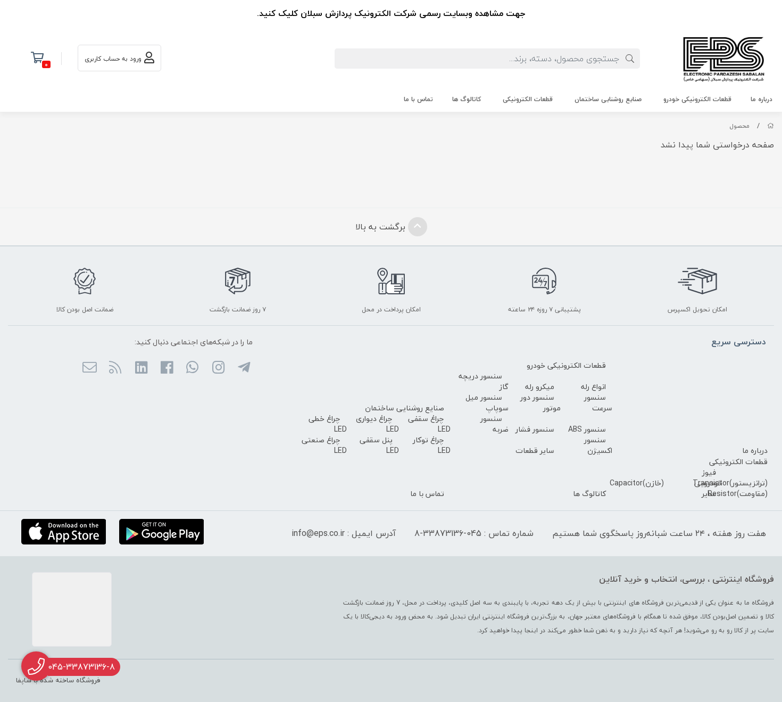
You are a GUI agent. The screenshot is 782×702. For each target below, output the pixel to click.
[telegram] (244, 368)
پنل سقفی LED (379, 445)
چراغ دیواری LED (377, 424)
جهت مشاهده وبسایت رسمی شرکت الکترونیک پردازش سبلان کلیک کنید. (391, 13)
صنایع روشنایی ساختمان (608, 99)
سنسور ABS (587, 429)
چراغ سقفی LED (429, 424)
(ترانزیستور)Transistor (730, 483)
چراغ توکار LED (432, 445)
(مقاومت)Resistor (738, 493)
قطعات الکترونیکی (528, 99)
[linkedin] (140, 368)
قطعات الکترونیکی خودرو (697, 99)
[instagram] (218, 368)
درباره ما (761, 99)
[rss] (115, 368)
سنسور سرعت (598, 403)
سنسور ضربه (494, 424)
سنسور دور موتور (540, 403)
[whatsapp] (192, 368)
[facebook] (167, 368)
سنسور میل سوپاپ (487, 403)
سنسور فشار (534, 429)
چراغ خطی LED (328, 424)
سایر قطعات (534, 450)
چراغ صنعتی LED (324, 445)
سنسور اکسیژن (598, 445)
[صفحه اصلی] (770, 126)
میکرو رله (539, 386)
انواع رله (593, 386)
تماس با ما (418, 99)
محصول (740, 126)
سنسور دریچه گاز (484, 381)
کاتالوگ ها (466, 99)
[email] (89, 368)
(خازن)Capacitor (637, 483)
